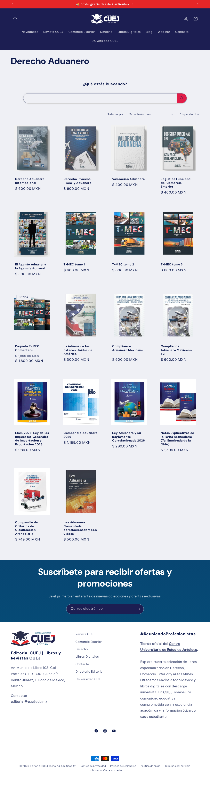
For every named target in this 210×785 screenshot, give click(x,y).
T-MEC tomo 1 (74, 264)
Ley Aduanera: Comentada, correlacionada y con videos (80, 527)
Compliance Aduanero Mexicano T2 (176, 350)
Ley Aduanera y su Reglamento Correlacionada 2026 (128, 437)
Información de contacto (107, 770)
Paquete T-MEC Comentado (27, 348)
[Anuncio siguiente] (197, 4)
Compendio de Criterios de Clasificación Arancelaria (26, 527)
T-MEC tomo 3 (172, 264)
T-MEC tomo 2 (123, 264)
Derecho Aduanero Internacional (30, 180)
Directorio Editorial (89, 672)
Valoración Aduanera (128, 179)
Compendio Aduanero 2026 (81, 435)
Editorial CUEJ (39, 766)
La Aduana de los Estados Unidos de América (78, 350)
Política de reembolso (123, 766)
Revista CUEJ (85, 634)
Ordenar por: (115, 114)
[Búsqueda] (182, 98)
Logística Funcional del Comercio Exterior (176, 182)
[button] (15, 19)
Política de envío (150, 766)
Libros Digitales (87, 657)
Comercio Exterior (88, 642)
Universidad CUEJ (89, 679)
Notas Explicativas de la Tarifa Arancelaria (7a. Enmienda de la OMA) (177, 438)
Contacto (82, 664)
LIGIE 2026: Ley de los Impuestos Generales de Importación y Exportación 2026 (32, 438)
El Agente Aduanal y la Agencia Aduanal (30, 266)
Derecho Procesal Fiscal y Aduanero (78, 180)
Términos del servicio (177, 766)
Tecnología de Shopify (62, 766)
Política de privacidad (93, 766)
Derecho (81, 649)
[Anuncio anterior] (12, 4)
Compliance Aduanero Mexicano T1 (127, 350)
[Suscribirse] (139, 609)
